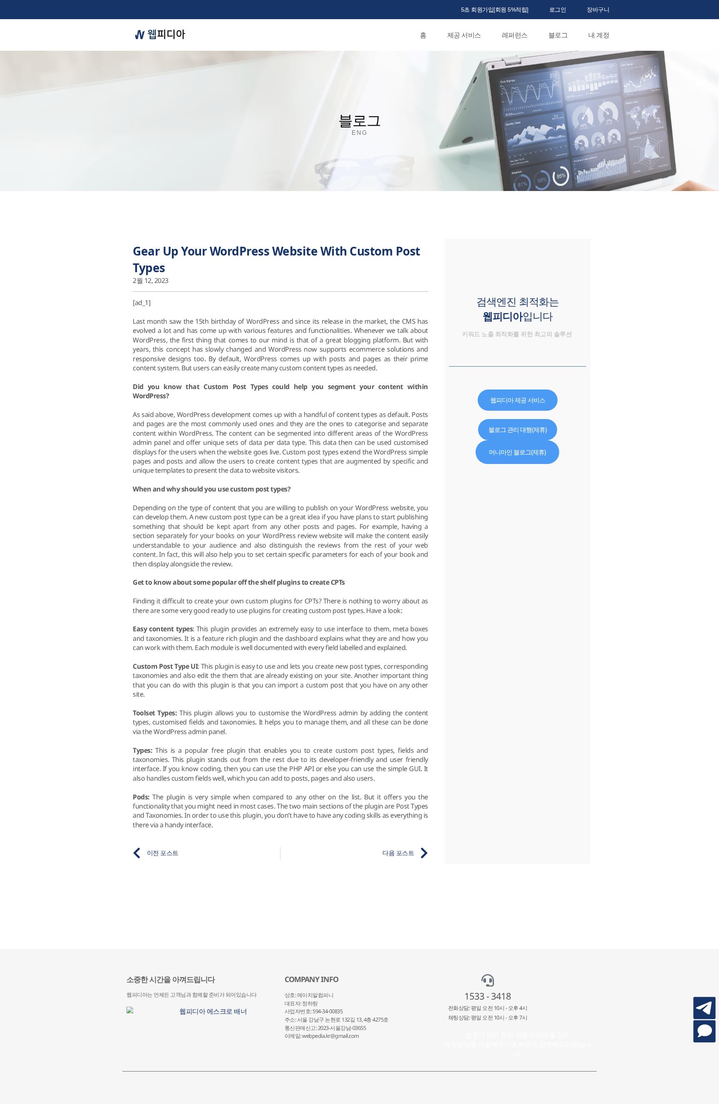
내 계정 (598, 35)
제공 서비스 (464, 35)
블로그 (558, 35)
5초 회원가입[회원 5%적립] (494, 9)
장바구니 (598, 9)
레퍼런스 (515, 35)
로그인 (557, 9)
